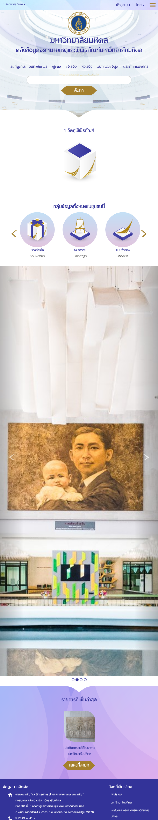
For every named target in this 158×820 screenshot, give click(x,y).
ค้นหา (79, 90)
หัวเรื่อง (86, 66)
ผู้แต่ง (56, 66)
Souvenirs (37, 256)
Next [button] (143, 233)
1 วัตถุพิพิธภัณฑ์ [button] (13, 4)
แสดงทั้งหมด (79, 765)
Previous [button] (14, 233)
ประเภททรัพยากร (135, 66)
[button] (140, 5)
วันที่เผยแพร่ (38, 66)
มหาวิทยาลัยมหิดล (121, 802)
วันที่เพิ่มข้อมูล (107, 66)
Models (122, 256)
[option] (36, 244)
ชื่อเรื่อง (71, 66)
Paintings (80, 256)
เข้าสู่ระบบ (116, 794)
